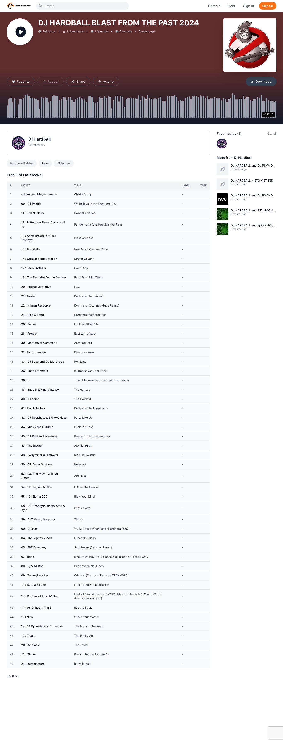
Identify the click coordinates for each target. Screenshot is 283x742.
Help (231, 6)
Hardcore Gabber (22, 163)
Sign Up (267, 5)
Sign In (248, 6)
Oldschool (63, 163)
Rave (45, 163)
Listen (213, 6)
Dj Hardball (39, 139)
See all (271, 133)
